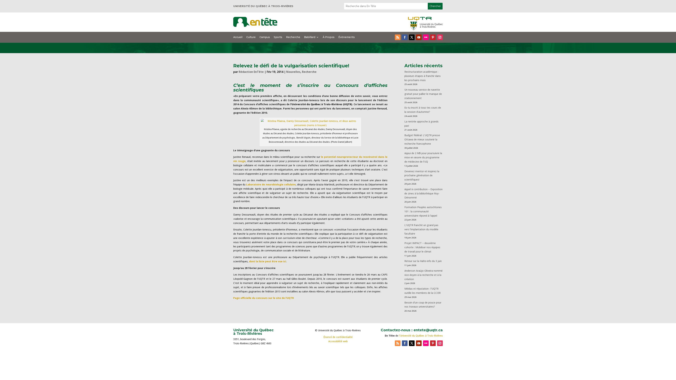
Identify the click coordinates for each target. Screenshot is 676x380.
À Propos (328, 37)
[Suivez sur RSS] (397, 37)
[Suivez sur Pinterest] (433, 37)
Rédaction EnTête (251, 72)
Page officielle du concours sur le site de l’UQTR (263, 298)
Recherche (293, 37)
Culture (251, 37)
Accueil (237, 37)
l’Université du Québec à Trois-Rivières (421, 335)
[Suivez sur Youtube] (419, 37)
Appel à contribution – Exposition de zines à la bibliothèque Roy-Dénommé (423, 193)
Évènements (346, 37)
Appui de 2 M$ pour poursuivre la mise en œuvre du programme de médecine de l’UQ (423, 157)
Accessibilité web (338, 341)
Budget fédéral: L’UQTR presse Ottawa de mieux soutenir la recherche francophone (422, 139)
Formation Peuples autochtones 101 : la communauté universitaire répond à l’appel (423, 211)
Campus (264, 37)
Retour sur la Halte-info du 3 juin (423, 261)
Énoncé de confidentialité (338, 337)
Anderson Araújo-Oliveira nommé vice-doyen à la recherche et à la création (423, 275)
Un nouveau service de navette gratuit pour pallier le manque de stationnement (423, 94)
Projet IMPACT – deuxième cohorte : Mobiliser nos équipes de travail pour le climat (422, 247)
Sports (278, 37)
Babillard (309, 37)
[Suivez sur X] (412, 37)
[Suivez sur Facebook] (405, 37)
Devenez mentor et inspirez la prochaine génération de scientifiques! (421, 175)
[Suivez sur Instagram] (440, 37)
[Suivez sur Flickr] (426, 37)
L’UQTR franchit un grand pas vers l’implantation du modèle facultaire (421, 229)
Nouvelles (293, 72)
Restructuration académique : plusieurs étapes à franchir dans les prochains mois (422, 76)
